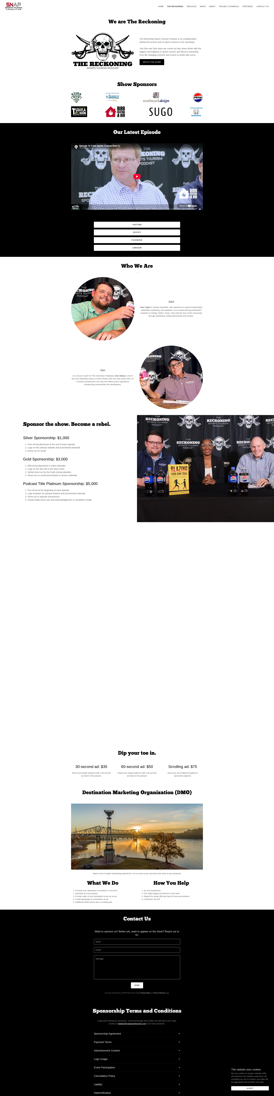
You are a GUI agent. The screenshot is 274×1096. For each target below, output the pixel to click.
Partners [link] (248, 6)
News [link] (203, 6)
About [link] (212, 6)
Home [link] (161, 6)
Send (137, 985)
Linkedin (137, 248)
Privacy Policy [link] (145, 993)
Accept (250, 1088)
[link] (13, 6)
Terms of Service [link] (159, 993)
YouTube (137, 225)
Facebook (137, 240)
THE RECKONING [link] (175, 6)
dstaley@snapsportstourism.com (132, 1024)
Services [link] (192, 6)
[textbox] (137, 942)
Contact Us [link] (262, 6)
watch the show (152, 62)
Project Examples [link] (229, 6)
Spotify (137, 232)
